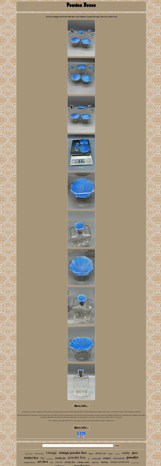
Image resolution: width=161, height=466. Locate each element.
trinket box (31, 457)
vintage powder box (73, 453)
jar (89, 458)
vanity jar (60, 457)
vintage (51, 453)
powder (132, 457)
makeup (104, 462)
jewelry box (70, 462)
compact (107, 458)
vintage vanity (83, 462)
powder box (77, 457)
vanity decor (29, 454)
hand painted (118, 458)
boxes (91, 454)
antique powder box (119, 462)
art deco (43, 461)
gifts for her (50, 459)
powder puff (96, 458)
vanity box (95, 462)
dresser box (39, 453)
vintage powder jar (29, 462)
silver (51, 462)
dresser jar (100, 453)
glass (135, 453)
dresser (110, 454)
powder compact (135, 462)
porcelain (117, 454)
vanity (126, 453)
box (43, 458)
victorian (59, 462)
